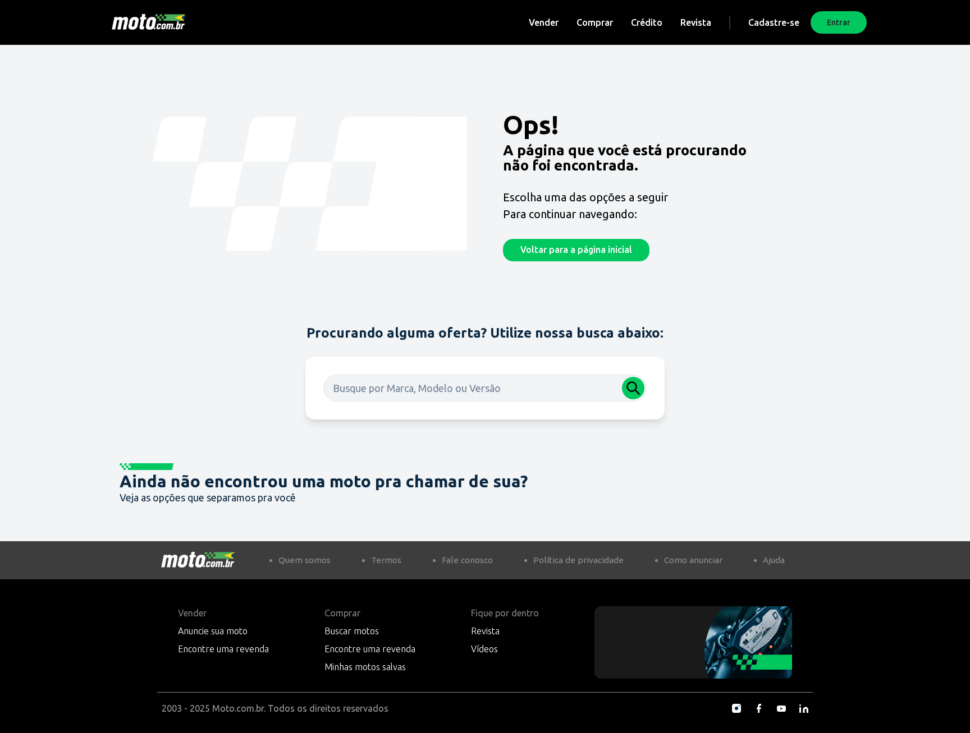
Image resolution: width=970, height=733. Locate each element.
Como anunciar (693, 560)
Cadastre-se (773, 22)
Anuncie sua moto (213, 631)
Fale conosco (467, 560)
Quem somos (304, 560)
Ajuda (774, 560)
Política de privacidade (578, 560)
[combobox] (485, 388)
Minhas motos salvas (365, 667)
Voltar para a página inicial (576, 250)
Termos (386, 560)
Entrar (838, 22)
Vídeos (484, 649)
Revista (695, 22)
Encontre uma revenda (223, 649)
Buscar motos (351, 631)
